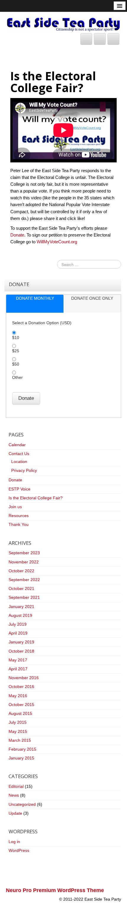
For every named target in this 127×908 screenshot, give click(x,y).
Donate (17, 234)
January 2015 (21, 758)
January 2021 (21, 606)
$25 (15, 350)
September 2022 (24, 579)
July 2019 (18, 624)
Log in (14, 841)
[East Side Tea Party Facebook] (100, 39)
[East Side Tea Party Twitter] (86, 39)
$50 (15, 364)
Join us (15, 506)
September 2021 (24, 597)
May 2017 (18, 660)
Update (15, 813)
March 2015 (20, 740)
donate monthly (35, 298)
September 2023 (24, 552)
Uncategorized (22, 804)
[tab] (35, 304)
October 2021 (21, 588)
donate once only (92, 298)
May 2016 (18, 695)
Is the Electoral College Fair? (36, 497)
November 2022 (24, 562)
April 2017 (18, 668)
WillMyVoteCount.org (57, 241)
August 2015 (20, 713)
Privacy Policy (24, 470)
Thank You (19, 524)
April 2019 (18, 633)
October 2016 (21, 686)
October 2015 (21, 704)
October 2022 (21, 570)
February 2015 (22, 749)
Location (19, 461)
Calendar (17, 444)
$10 (15, 337)
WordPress (19, 850)
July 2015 (18, 722)
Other (17, 377)
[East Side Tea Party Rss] (113, 39)
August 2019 (20, 615)
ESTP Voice (19, 489)
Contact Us (19, 453)
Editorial (16, 786)
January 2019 (21, 642)
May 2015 (18, 731)
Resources (19, 515)
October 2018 (21, 651)
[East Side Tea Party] (63, 24)
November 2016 (24, 677)
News (14, 795)
